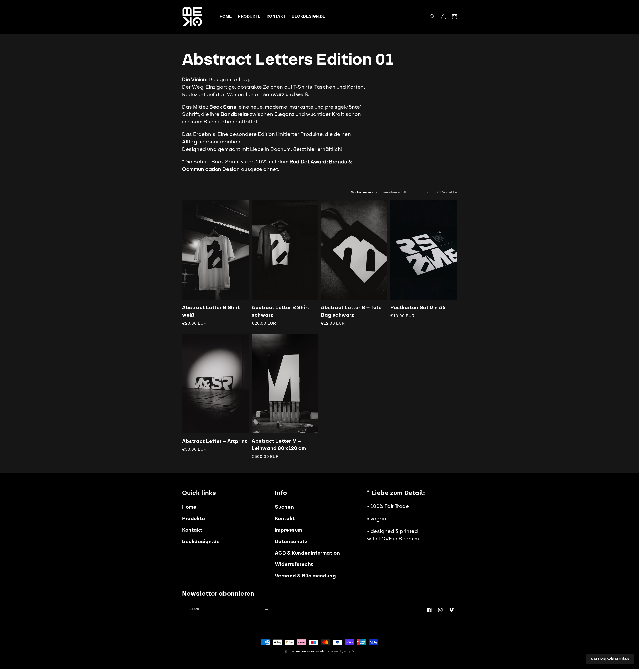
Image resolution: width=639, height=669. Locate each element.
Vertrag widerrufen (610, 659)
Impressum (288, 530)
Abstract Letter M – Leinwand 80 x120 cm (279, 444)
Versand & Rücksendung (305, 576)
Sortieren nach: (364, 192)
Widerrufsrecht (294, 564)
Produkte (193, 519)
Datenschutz (291, 542)
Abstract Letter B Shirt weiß (211, 311)
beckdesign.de (201, 542)
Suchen (284, 507)
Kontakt (192, 530)
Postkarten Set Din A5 (418, 308)
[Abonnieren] (266, 609)
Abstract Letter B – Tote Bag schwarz (351, 311)
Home (189, 507)
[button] (432, 16)
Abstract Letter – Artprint (214, 441)
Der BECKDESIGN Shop (311, 651)
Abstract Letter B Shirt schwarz (280, 311)
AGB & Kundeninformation (307, 553)
